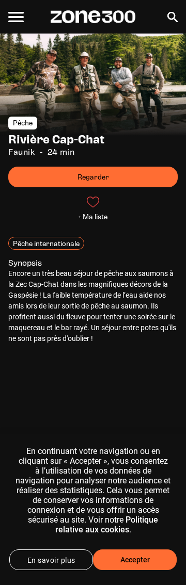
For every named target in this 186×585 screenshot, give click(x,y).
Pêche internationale (46, 243)
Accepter (135, 560)
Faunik (21, 152)
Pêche (23, 123)
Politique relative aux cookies (107, 524)
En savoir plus (51, 560)
